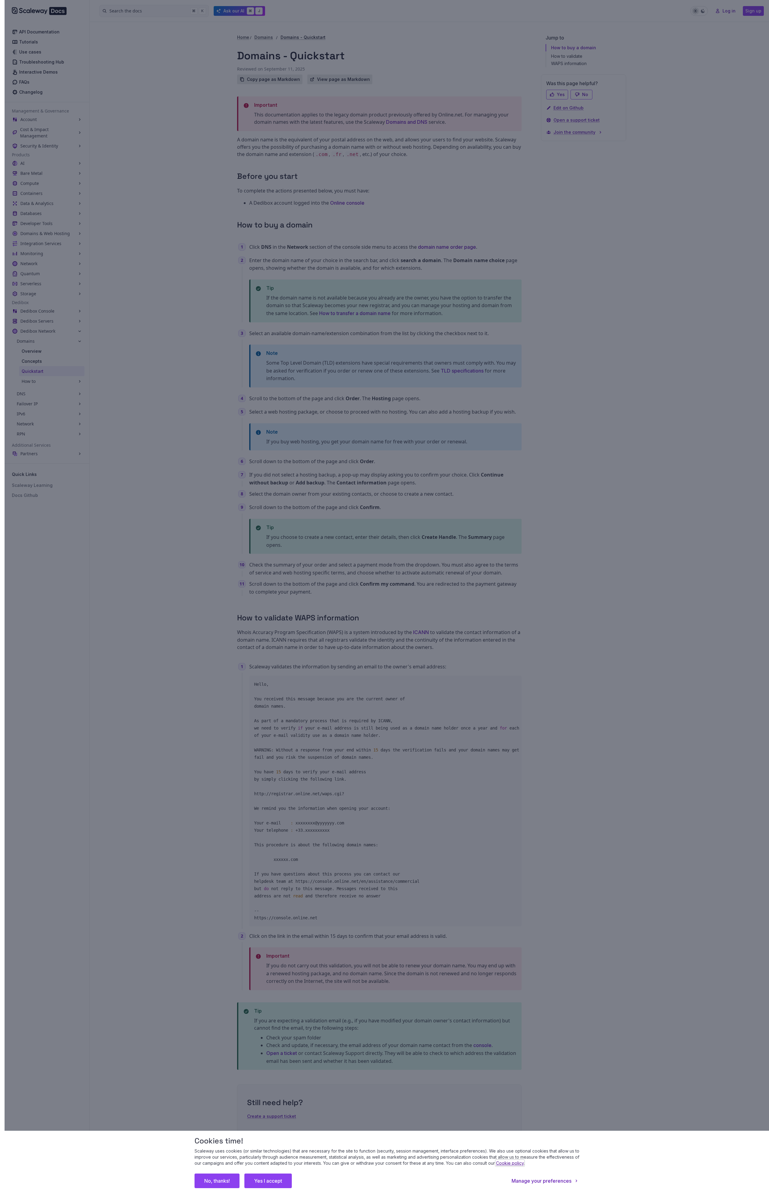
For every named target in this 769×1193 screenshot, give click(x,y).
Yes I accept (268, 1181)
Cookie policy (510, 1163)
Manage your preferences (541, 1181)
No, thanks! (217, 1181)
